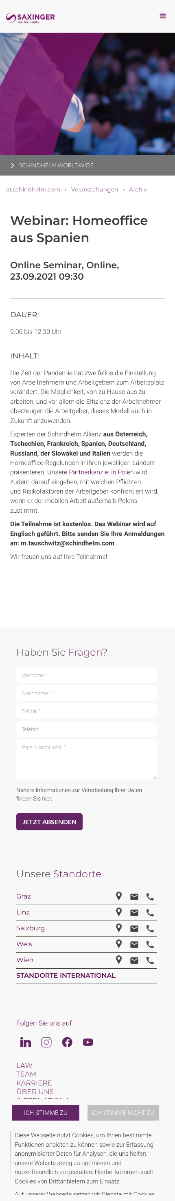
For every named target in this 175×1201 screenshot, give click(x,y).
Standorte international (66, 976)
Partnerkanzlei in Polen (101, 472)
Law (24, 1066)
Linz (23, 912)
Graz (23, 897)
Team (26, 1074)
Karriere (34, 1083)
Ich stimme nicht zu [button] (123, 1112)
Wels (24, 944)
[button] (163, 1163)
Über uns (35, 1092)
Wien (24, 960)
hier (46, 799)
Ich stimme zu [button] (46, 1112)
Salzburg (30, 928)
